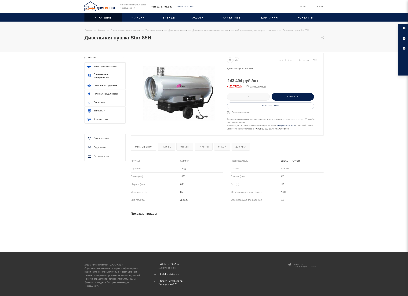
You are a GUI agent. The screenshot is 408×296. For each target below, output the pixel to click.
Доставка (241, 147)
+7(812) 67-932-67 (161, 6)
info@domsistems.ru (286, 125)
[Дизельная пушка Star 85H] (179, 93)
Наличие (166, 147)
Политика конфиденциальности (305, 265)
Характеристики (143, 147)
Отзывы (184, 147)
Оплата (222, 147)
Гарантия (204, 147)
